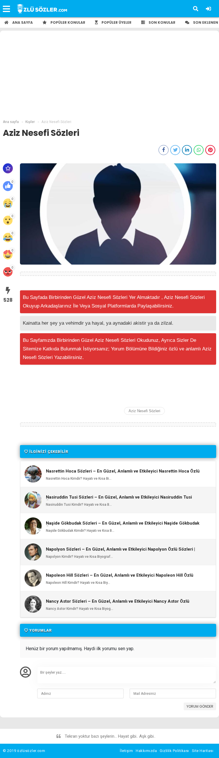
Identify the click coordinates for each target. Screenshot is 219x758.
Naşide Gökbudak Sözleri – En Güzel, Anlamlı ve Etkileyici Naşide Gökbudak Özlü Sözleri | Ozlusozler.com (122, 526)
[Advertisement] (109, 76)
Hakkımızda (146, 751)
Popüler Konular (67, 22)
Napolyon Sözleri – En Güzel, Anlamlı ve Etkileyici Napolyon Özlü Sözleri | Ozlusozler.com (120, 552)
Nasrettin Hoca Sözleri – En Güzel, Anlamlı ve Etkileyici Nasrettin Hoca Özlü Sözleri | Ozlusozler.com (123, 474)
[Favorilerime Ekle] (8, 168)
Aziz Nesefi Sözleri (144, 411)
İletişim (126, 751)
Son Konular (161, 22)
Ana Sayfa (22, 22)
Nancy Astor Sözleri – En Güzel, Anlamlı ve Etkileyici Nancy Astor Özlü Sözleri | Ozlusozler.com (117, 604)
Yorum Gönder (199, 706)
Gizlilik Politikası (174, 751)
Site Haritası (203, 751)
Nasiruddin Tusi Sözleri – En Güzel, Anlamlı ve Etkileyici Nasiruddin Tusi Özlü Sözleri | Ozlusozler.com (119, 500)
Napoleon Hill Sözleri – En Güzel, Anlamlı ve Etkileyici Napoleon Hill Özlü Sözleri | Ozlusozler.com (119, 578)
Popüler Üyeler (116, 22)
